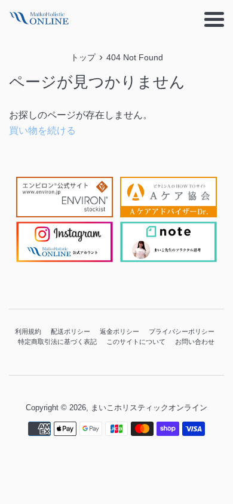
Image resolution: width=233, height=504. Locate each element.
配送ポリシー (70, 331)
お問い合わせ (194, 341)
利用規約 (28, 331)
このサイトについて (135, 341)
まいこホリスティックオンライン (149, 407)
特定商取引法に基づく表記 (57, 341)
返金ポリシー (119, 331)
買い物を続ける (42, 130)
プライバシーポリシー (181, 331)
